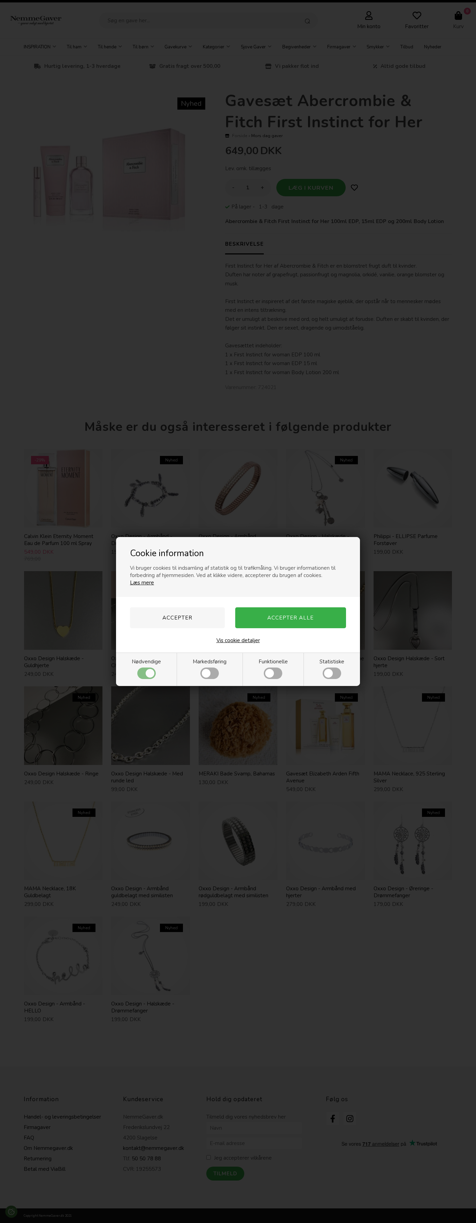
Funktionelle (273, 661)
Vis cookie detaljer (238, 640)
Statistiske (332, 661)
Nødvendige (146, 661)
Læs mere (142, 582)
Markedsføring (210, 661)
